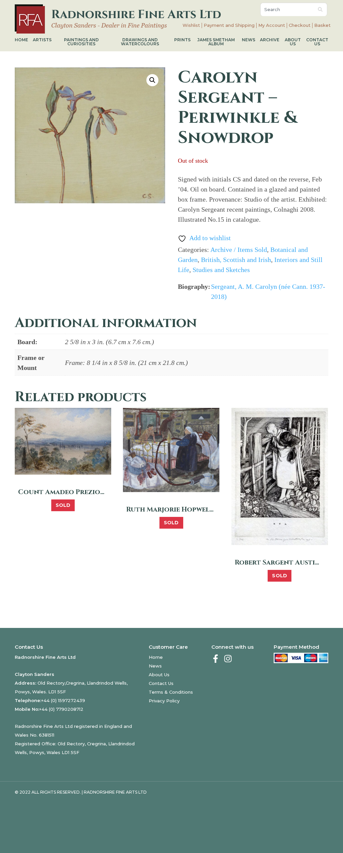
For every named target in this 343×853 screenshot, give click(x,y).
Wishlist (191, 25)
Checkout (300, 25)
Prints (182, 39)
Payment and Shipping (229, 25)
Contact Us (317, 41)
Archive (269, 39)
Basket (322, 25)
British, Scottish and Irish (236, 259)
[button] (152, 80)
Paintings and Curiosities (81, 41)
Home (21, 39)
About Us (293, 41)
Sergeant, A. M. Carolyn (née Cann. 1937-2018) (268, 291)
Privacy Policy (164, 700)
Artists (42, 39)
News (248, 39)
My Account (271, 25)
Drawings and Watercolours (140, 41)
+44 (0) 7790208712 (61, 709)
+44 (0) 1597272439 (63, 700)
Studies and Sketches (221, 269)
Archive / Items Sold (238, 249)
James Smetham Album (216, 41)
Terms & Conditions (171, 692)
